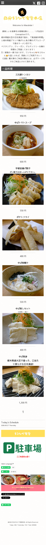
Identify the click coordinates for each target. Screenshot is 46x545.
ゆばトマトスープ (23, 122)
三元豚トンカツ (23, 74)
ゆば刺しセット (23, 308)
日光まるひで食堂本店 (18, 522)
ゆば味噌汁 (23, 262)
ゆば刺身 (23, 356)
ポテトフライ (23, 217)
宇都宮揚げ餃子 (23, 168)
